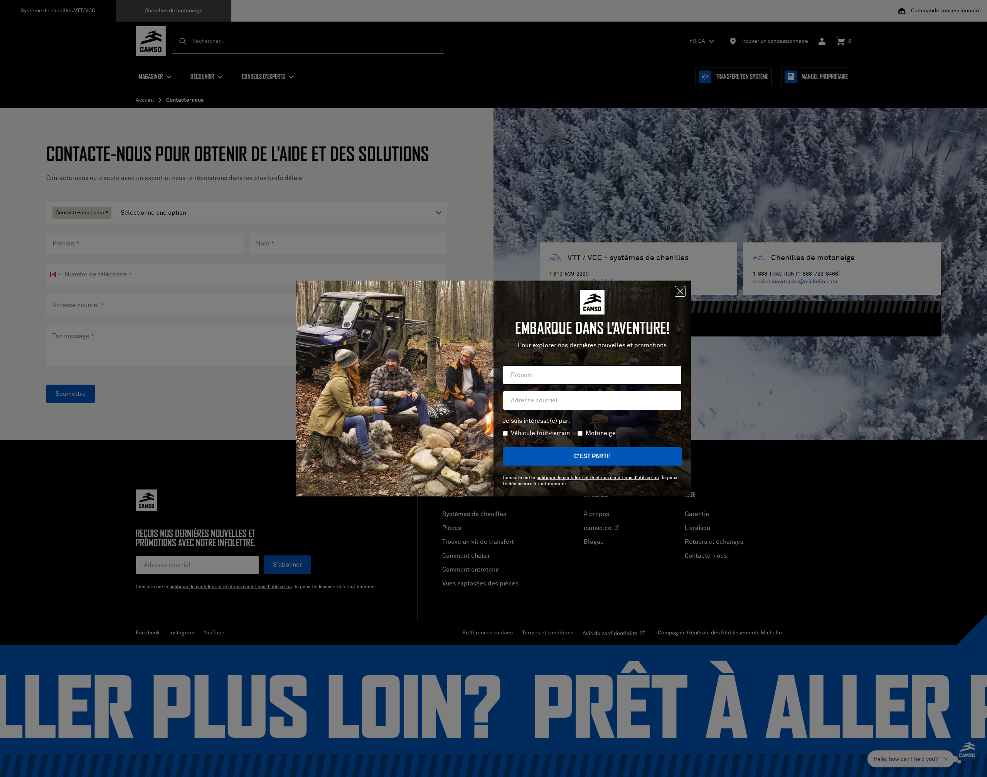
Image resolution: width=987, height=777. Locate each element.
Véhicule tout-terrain (540, 433)
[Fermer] (680, 291)
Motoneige (601, 433)
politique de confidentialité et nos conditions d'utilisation (597, 478)
